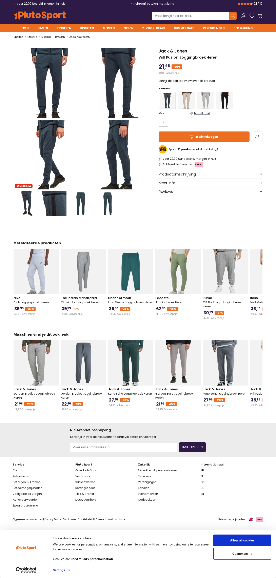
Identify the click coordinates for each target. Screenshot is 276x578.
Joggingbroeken (79, 37)
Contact (19, 470)
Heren (24, 28)
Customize (240, 553)
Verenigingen (214, 28)
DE (202, 488)
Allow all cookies (242, 540)
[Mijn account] (243, 15)
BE (202, 476)
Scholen (143, 488)
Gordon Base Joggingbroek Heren (174, 393)
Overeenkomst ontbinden (111, 519)
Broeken (60, 37)
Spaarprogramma (25, 505)
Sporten (87, 28)
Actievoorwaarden (26, 500)
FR (202, 482)
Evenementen (148, 494)
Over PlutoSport (86, 470)
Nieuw (128, 28)
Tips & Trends (85, 494)
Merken (109, 28)
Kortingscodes (85, 488)
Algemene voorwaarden (28, 519)
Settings (59, 570)
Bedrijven (144, 476)
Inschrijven (192, 447)
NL (202, 470)
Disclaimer (69, 519)
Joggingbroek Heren (169, 300)
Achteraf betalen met (179, 164)
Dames (43, 28)
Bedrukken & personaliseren (157, 470)
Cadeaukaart (147, 500)
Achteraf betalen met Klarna (154, 4)
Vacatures (82, 476)
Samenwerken (85, 482)
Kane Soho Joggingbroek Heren (130, 391)
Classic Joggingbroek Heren (80, 300)
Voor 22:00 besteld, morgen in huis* (42, 4)
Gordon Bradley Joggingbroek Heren (34, 393)
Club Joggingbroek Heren (31, 300)
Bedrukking (243, 28)
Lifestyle (32, 37)
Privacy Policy (52, 519)
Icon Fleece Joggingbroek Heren (130, 300)
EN (202, 494)
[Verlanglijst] (252, 15)
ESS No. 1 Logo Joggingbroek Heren (222, 302)
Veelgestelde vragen (27, 494)
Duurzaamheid (85, 500)
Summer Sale (184, 28)
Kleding (46, 37)
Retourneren (21, 476)
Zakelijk (144, 464)
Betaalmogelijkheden (27, 488)
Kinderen (64, 28)
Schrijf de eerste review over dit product (187, 81)
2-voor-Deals (153, 28)
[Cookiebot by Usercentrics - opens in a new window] (26, 570)
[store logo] (40, 16)
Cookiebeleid (86, 519)
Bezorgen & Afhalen (27, 482)
